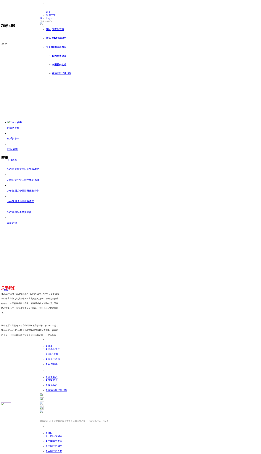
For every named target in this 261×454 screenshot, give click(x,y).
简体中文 (51, 15)
